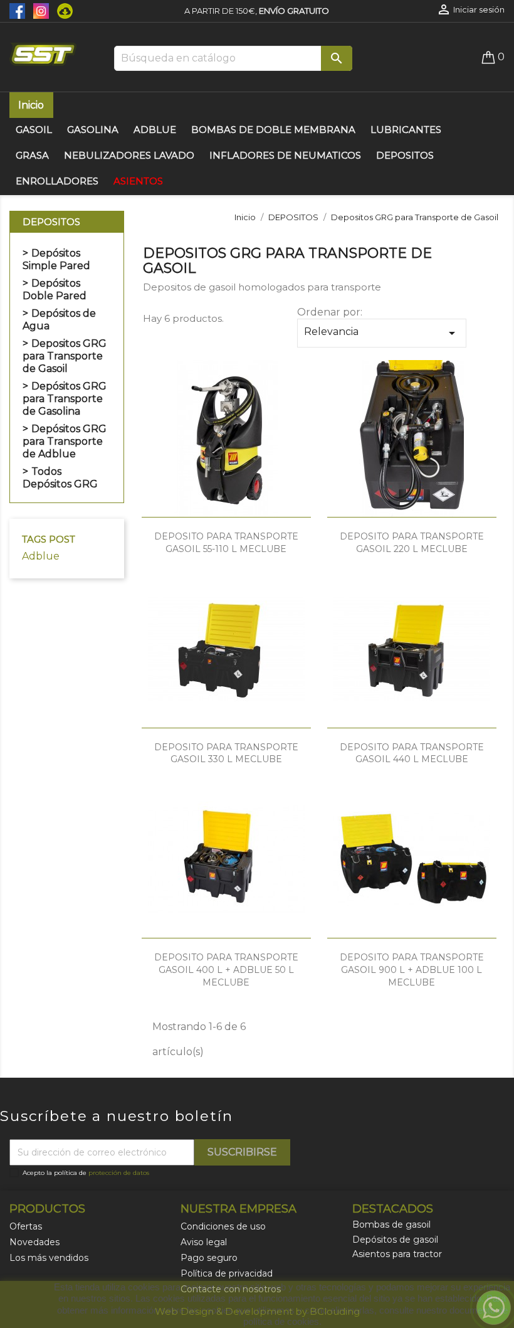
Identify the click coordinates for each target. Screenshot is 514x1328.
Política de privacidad (227, 1273)
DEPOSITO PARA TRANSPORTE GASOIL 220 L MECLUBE (412, 543)
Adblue (41, 556)
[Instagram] (39, 10)
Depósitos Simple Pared (56, 259)
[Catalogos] (62, 10)
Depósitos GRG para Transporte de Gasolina (65, 398)
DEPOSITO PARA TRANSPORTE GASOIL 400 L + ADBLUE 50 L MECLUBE (226, 970)
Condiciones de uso (223, 1226)
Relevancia (381, 333)
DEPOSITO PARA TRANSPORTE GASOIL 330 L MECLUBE (226, 753)
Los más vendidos (48, 1257)
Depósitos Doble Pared (55, 289)
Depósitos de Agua (59, 319)
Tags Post (48, 539)
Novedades (34, 1242)
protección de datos (118, 1173)
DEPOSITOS (51, 222)
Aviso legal (204, 1242)
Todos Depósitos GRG (60, 477)
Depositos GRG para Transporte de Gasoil (65, 355)
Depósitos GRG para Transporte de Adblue (65, 441)
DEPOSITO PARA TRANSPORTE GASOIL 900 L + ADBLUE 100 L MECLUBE (412, 970)
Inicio (31, 105)
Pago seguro (209, 1257)
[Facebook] (18, 10)
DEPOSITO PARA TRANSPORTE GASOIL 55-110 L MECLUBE (226, 543)
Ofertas (25, 1226)
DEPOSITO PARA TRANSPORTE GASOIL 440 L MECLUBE (412, 753)
